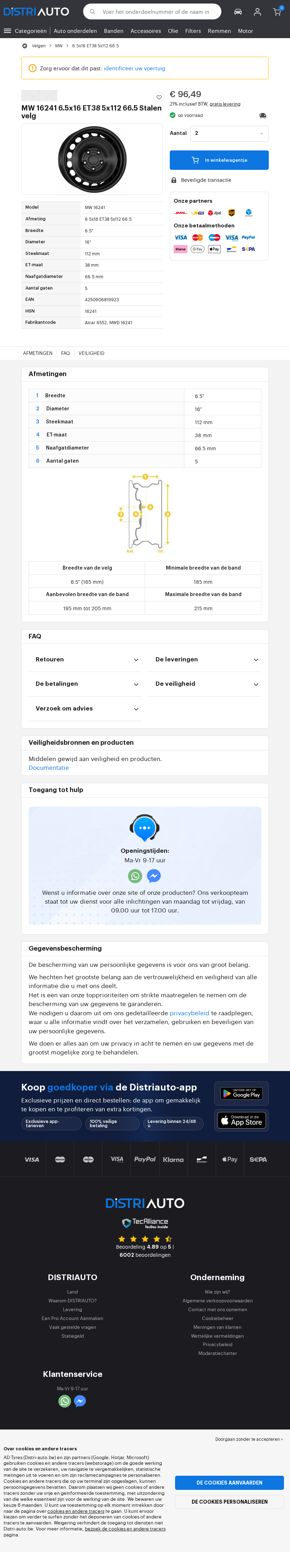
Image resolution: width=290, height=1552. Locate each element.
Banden (113, 30)
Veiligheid (91, 353)
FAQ (65, 353)
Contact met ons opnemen (217, 1309)
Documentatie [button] (49, 767)
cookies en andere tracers (75, 1511)
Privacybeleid (217, 1344)
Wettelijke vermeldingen (217, 1336)
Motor (245, 30)
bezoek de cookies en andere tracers (125, 1529)
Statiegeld (73, 1336)
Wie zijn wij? (217, 1292)
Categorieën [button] (31, 30)
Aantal (178, 133)
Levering (72, 1309)
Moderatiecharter (217, 1353)
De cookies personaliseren (230, 1501)
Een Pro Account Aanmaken (72, 1318)
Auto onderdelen (75, 30)
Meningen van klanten (217, 1327)
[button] (238, 11)
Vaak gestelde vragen (72, 1327)
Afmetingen (38, 353)
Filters (193, 30)
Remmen (219, 30)
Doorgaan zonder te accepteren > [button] (249, 1439)
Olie (173, 30)
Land (72, 1292)
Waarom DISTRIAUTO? (72, 1300)
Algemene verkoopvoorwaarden (217, 1300)
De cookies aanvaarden (229, 1482)
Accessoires (145, 30)
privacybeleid (189, 1013)
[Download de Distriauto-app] (241, 1093)
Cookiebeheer (217, 1318)
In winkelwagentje (225, 160)
